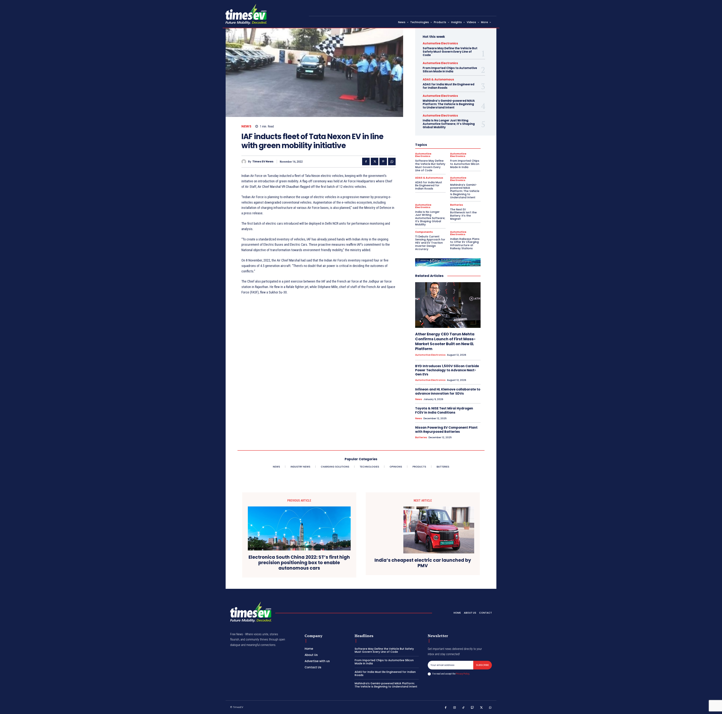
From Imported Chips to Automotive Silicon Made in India (450, 69)
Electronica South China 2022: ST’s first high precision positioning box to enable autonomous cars (299, 563)
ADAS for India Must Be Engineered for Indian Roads (448, 86)
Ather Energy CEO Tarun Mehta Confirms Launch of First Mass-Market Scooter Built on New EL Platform (445, 341)
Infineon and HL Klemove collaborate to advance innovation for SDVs (447, 391)
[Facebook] (366, 161)
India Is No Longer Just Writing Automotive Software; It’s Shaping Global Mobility (449, 123)
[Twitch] (472, 707)
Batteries (456, 205)
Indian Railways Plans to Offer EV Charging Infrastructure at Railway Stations (464, 243)
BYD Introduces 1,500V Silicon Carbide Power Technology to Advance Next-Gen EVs (447, 370)
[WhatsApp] (392, 161)
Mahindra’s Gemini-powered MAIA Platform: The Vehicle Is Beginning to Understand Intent (449, 104)
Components (424, 232)
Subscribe (482, 665)
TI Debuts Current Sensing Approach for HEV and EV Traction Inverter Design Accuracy (430, 243)
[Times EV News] (244, 161)
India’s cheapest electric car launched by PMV (423, 563)
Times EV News (262, 161)
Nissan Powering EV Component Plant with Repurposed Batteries (446, 429)
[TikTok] (463, 707)
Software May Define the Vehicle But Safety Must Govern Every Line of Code (450, 51)
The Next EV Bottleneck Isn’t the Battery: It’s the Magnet (463, 214)
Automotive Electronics (440, 43)
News (246, 126)
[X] (374, 161)
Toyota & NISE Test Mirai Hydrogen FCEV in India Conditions (444, 410)
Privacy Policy (462, 673)
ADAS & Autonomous (438, 79)
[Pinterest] (383, 161)
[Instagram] (454, 707)
